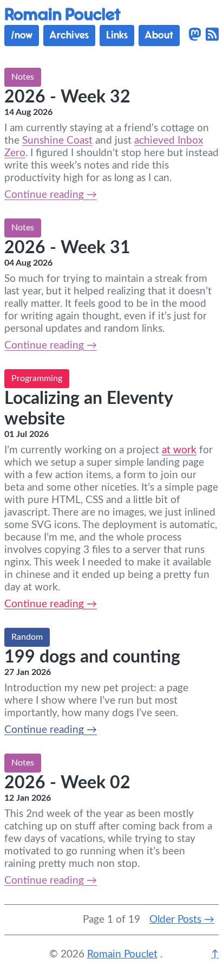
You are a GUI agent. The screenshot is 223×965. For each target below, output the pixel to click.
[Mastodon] (194, 35)
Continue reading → (50, 195)
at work (179, 450)
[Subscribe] (212, 35)
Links (117, 35)
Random (27, 637)
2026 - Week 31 (67, 247)
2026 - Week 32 (67, 97)
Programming (36, 378)
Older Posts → (181, 920)
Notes (22, 77)
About (159, 35)
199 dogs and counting (92, 657)
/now (21, 35)
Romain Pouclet (62, 14)
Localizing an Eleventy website (88, 409)
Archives (69, 35)
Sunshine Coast (57, 141)
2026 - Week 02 (67, 783)
